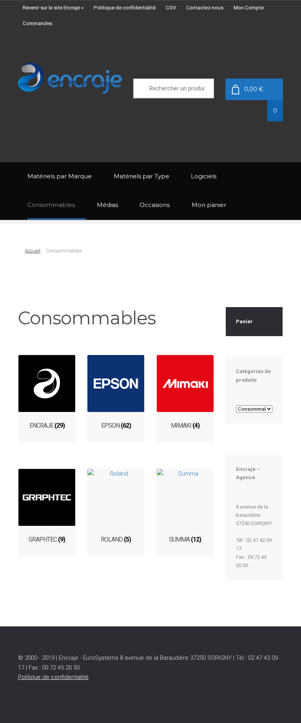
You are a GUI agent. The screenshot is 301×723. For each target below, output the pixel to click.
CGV (171, 8)
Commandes (37, 23)
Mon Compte (249, 8)
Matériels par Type (141, 176)
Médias (107, 205)
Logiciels (203, 176)
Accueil (32, 251)
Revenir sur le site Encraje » (53, 8)
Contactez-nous (204, 8)
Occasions (155, 205)
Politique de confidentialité (125, 8)
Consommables (51, 205)
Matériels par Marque (59, 176)
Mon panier (209, 205)
